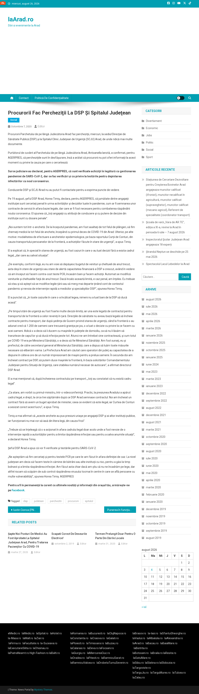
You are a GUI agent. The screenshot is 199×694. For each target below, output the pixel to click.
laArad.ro (20, 19)
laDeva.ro (93, 648)
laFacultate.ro (31, 643)
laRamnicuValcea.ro (82, 662)
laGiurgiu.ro (79, 653)
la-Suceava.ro (48, 643)
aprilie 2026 (153, 321)
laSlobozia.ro (167, 662)
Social (13, 120)
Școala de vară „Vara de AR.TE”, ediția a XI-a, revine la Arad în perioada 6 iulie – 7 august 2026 (165, 227)
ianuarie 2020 (154, 501)
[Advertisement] (99, 65)
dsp (25, 501)
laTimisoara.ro (95, 643)
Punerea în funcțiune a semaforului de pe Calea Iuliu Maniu (121, 509)
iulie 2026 (152, 306)
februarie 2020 (155, 494)
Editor (41, 126)
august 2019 (153, 537)
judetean (39, 501)
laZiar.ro (39, 638)
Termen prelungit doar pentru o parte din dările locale (115, 536)
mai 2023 (151, 371)
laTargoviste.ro (142, 667)
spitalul (89, 501)
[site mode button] (180, 98)
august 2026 (153, 299)
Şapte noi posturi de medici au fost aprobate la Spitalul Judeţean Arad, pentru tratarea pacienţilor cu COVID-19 (28, 540)
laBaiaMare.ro (168, 643)
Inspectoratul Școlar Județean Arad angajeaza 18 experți (167, 242)
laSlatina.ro (152, 662)
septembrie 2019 (156, 530)
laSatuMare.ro (142, 657)
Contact (24, 98)
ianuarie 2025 (154, 357)
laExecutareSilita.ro (20, 648)
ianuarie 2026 (154, 335)
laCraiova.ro (97, 638)
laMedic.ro (28, 633)
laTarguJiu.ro (141, 672)
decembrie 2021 (156, 415)
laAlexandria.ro (173, 638)
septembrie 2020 (156, 444)
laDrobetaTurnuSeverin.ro (112, 662)
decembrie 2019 (156, 509)
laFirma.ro (15, 643)
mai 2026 (151, 314)
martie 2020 (153, 487)
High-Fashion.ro (39, 653)
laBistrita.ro (141, 648)
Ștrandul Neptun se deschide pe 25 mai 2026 (167, 254)
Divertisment (154, 120)
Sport (149, 157)
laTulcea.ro (179, 672)
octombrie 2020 (155, 436)
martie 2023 (153, 378)
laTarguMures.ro (160, 672)
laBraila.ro (156, 653)
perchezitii (56, 501)
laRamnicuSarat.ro (112, 657)
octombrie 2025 (155, 350)
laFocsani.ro (106, 648)
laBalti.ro (54, 653)
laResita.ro (169, 653)
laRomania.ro (78, 633)
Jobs (149, 135)
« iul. (144, 606)
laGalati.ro (112, 638)
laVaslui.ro (140, 638)
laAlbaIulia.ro (155, 638)
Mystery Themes (43, 689)
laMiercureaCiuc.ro (98, 653)
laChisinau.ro (41, 648)
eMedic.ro (14, 633)
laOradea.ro (77, 657)
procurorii (73, 501)
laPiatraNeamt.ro (18, 653)
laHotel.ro (56, 633)
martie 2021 (153, 429)
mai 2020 (151, 473)
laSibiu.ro (138, 662)
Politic (149, 142)
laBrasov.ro (139, 633)
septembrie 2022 (156, 400)
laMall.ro (28, 638)
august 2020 (153, 451)
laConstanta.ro (79, 638)
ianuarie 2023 (154, 386)
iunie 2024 (152, 364)
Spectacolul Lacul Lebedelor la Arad (167, 264)
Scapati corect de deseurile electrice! (69, 536)
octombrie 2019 (155, 523)
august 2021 (153, 422)
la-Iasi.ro (153, 633)
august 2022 (153, 407)
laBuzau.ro (111, 643)
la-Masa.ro (14, 638)
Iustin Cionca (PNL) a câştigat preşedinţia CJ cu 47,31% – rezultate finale (26, 509)
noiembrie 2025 (155, 342)
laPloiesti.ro (77, 643)
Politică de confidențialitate (52, 98)
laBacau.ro (152, 643)
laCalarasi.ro (78, 648)
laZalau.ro (139, 677)
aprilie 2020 (153, 480)
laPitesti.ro (93, 657)
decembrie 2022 (156, 393)
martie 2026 (153, 328)
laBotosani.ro (141, 653)
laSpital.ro (42, 633)
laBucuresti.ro (96, 633)
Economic (152, 128)
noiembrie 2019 (155, 516)
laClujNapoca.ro (116, 633)
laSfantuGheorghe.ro (173, 633)
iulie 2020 (152, 458)
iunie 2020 (152, 465)
